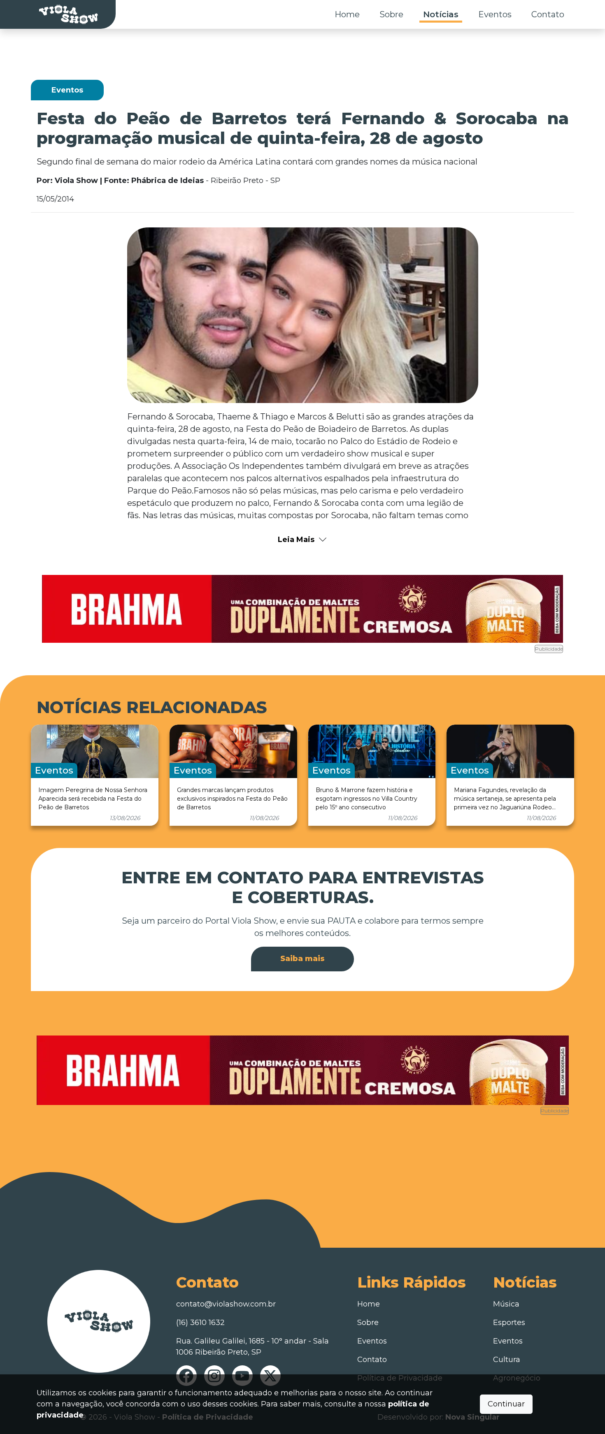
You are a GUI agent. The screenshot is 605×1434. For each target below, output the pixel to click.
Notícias (440, 14)
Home (347, 14)
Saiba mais (302, 958)
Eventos (495, 14)
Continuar (506, 1404)
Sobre (391, 14)
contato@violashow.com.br (226, 1304)
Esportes (509, 1322)
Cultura (506, 1359)
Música (506, 1304)
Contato (547, 14)
